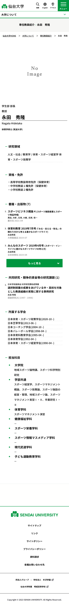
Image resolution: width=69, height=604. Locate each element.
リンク (34, 533)
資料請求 (34, 556)
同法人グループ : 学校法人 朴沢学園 (33, 579)
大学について (28, 35)
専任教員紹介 (46, 35)
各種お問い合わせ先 (34, 564)
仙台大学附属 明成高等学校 (33, 586)
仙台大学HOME (9, 35)
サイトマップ (34, 525)
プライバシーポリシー (34, 549)
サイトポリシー (34, 541)
